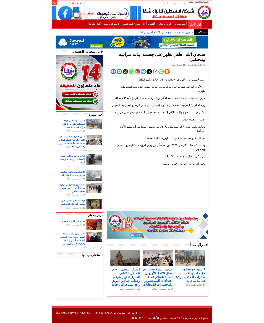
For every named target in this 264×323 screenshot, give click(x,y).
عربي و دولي (164, 23)
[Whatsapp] (131, 71)
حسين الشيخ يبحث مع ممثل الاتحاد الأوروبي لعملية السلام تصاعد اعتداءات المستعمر (145, 32)
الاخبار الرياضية (112, 23)
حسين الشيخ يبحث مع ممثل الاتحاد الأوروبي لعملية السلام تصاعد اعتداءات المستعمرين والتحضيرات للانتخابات (158, 276)
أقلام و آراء (149, 23)
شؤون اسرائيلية (131, 23)
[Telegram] (143, 71)
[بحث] (54, 2)
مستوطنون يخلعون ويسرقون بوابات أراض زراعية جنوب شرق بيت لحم (72, 187)
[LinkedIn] (77, 3)
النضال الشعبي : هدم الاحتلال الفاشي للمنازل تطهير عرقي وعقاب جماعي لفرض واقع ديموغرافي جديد (125, 276)
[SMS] (161, 71)
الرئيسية (183, 3)
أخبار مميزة (180, 23)
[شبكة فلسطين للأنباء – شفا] (176, 11)
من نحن (174, 3)
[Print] (167, 71)
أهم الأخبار (195, 24)
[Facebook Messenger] (119, 71)
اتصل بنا (165, 3)
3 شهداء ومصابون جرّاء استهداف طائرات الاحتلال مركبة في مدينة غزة (73, 123)
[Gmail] (155, 71)
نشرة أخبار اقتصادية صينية (73, 221)
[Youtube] (73, 3)
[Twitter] (80, 3)
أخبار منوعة (95, 23)
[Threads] (149, 71)
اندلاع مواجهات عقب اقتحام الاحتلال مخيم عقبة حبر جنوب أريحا (72, 159)
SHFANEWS (69, 312)
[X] (125, 71)
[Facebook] (84, 3)
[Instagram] (137, 71)
